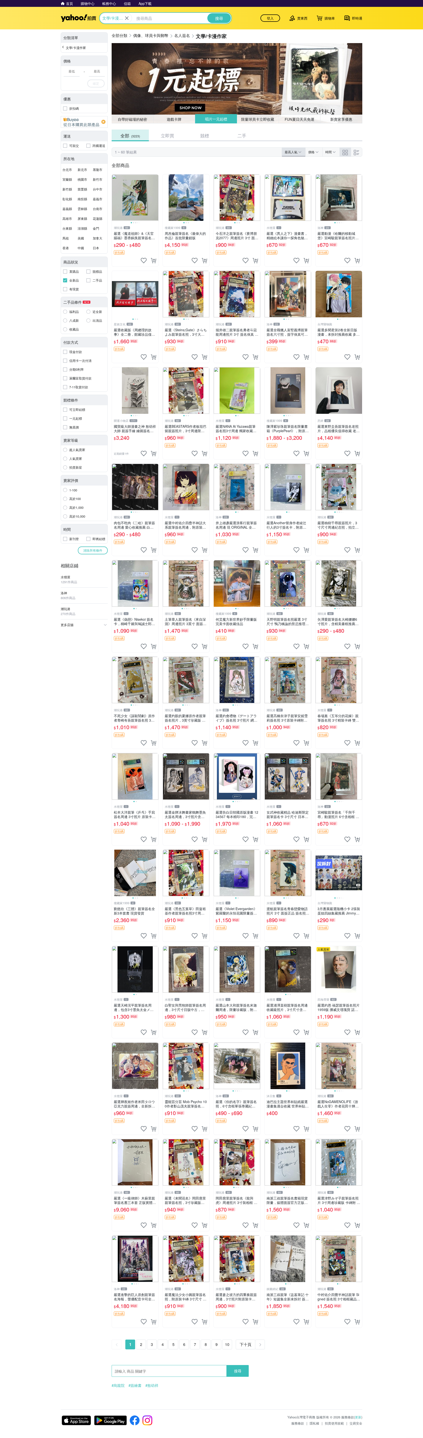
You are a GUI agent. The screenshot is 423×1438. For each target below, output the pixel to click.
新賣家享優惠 (341, 119)
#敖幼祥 (151, 1385)
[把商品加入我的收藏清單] (144, 260)
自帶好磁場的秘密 (132, 119)
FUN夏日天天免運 (299, 119)
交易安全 (356, 1423)
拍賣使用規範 (334, 1423)
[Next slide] (155, 197)
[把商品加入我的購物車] (153, 260)
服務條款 (297, 1423)
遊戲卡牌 (174, 119)
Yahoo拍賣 (78, 18)
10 (227, 1344)
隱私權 (314, 1423)
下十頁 (245, 1344)
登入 (270, 18)
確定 (96, 83)
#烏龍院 (118, 1385)
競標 (204, 135)
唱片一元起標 (216, 119)
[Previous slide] (115, 197)
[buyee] (84, 122)
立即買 (167, 135)
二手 (241, 135)
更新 (358, 1417)
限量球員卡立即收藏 (257, 118)
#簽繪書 (135, 1385)
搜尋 (237, 1370)
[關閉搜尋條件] (127, 18)
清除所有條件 (92, 550)
